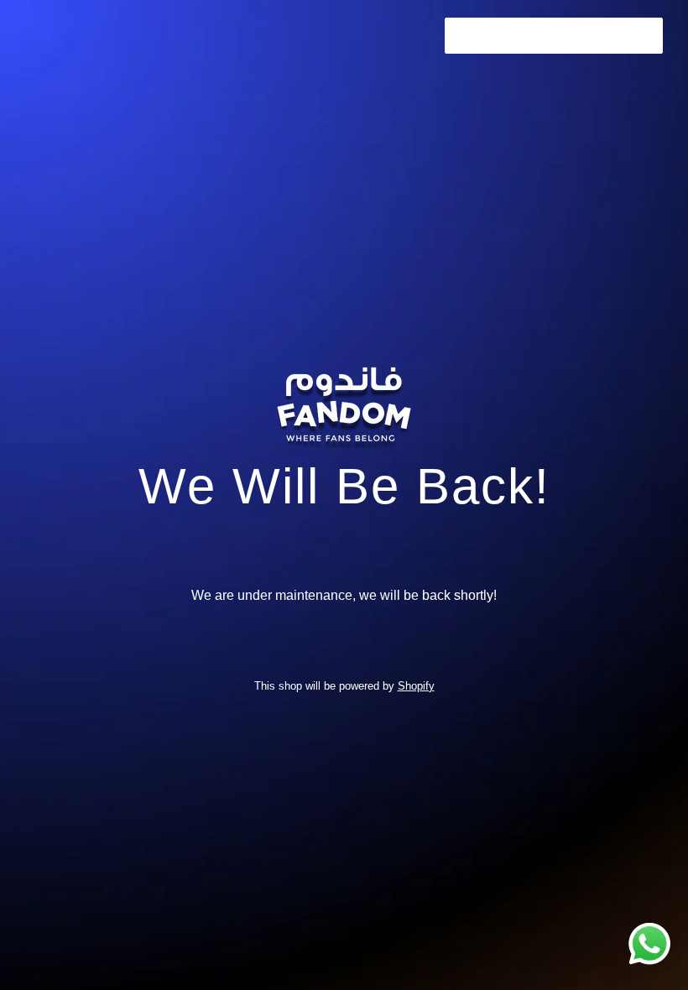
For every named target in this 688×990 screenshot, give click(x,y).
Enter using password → (554, 35)
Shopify (416, 686)
